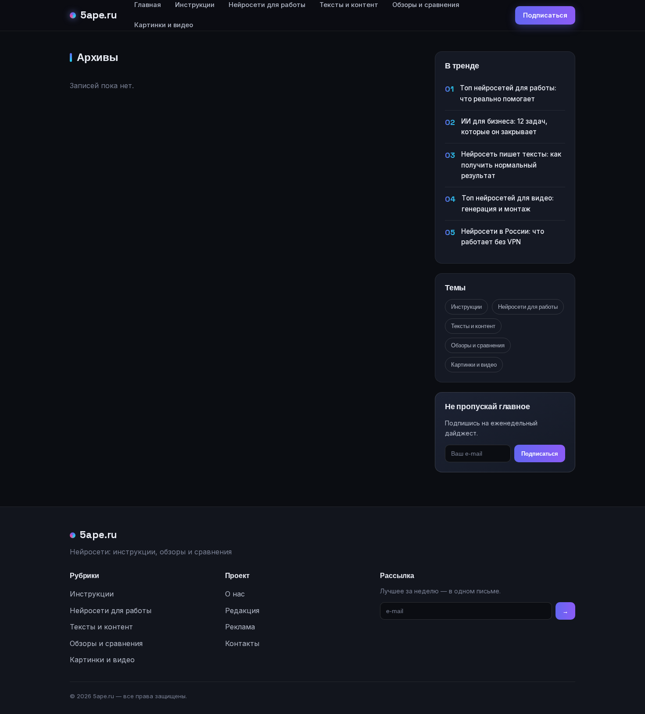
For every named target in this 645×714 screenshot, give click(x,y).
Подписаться (545, 15)
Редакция (242, 610)
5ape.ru (98, 14)
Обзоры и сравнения (478, 345)
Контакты (242, 643)
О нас (235, 593)
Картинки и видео (163, 25)
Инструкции (466, 307)
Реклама (240, 626)
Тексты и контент (473, 326)
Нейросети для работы (528, 307)
